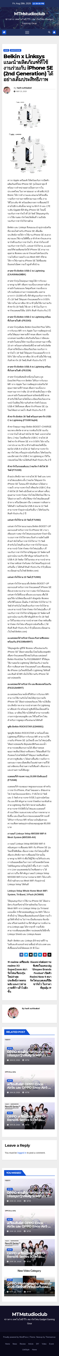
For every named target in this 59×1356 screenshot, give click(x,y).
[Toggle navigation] (27, 32)
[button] (49, 32)
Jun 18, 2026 (15, 1262)
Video (44, 1344)
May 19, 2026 (15, 1292)
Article (30, 1344)
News (6, 50)
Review (23, 1344)
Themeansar (50, 1337)
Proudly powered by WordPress (16, 1337)
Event (51, 1344)
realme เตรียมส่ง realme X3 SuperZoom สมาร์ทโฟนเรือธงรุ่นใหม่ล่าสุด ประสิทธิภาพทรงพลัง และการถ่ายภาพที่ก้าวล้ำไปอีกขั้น (18, 977)
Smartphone (15, 50)
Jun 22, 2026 (15, 1201)
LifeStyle (25, 1350)
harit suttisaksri (24, 88)
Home (7, 1344)
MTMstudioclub (29, 13)
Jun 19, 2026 (15, 1231)
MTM (27, 1060)
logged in (21, 1153)
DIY (37, 1344)
